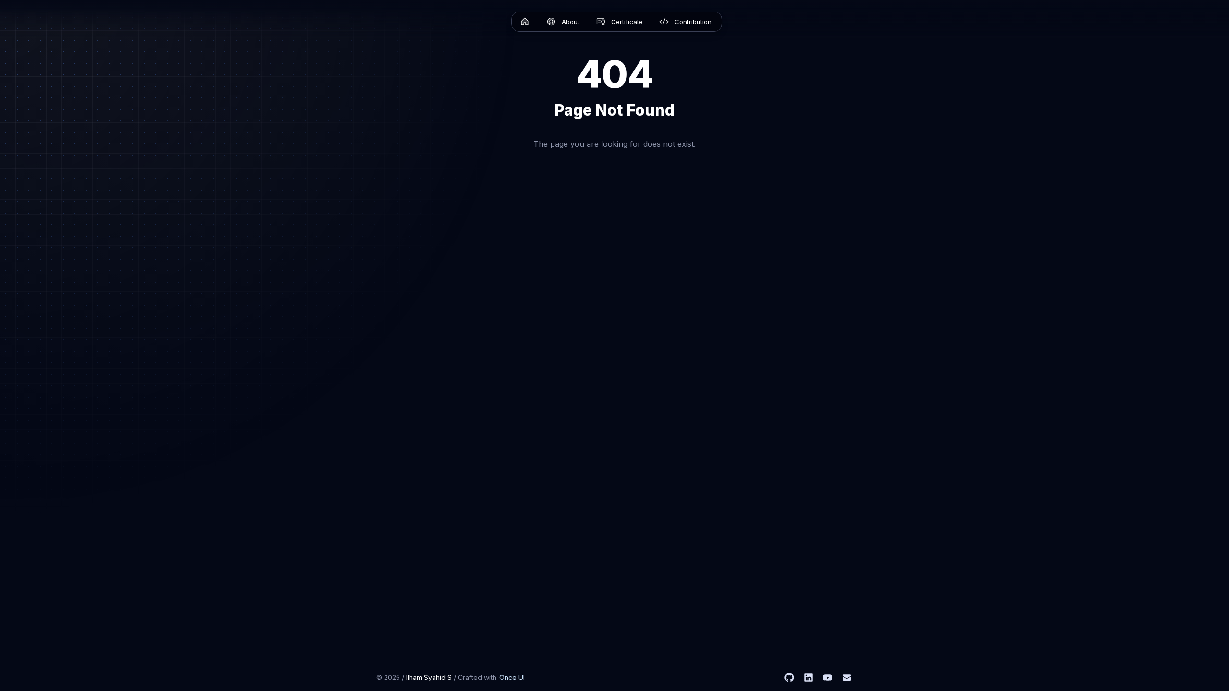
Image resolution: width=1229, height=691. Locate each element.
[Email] (847, 677)
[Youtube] (827, 677)
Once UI (512, 677)
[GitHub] (789, 677)
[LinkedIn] (808, 677)
